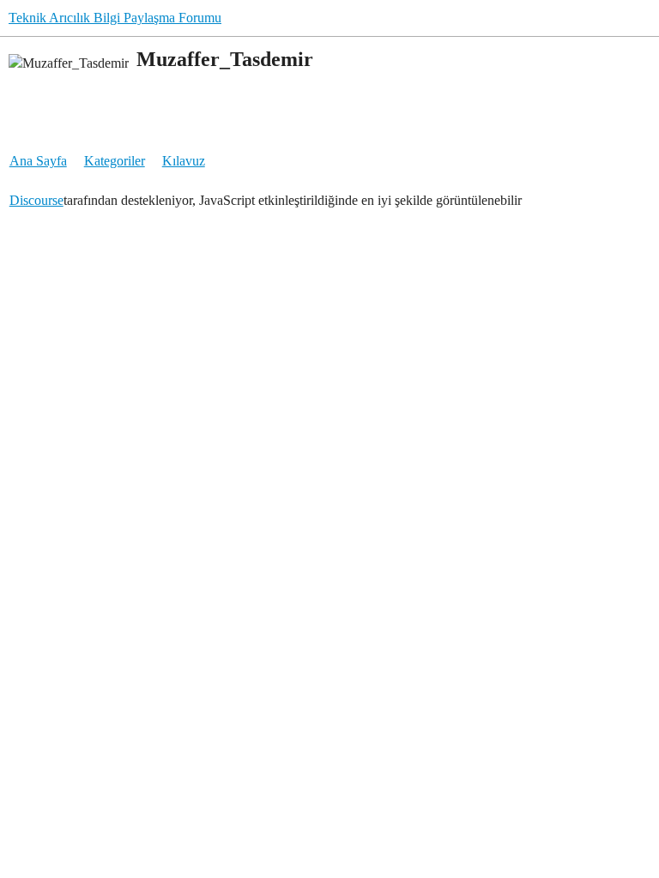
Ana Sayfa (38, 160)
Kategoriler (114, 160)
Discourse (36, 200)
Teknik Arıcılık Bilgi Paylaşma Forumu (115, 17)
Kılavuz (183, 160)
